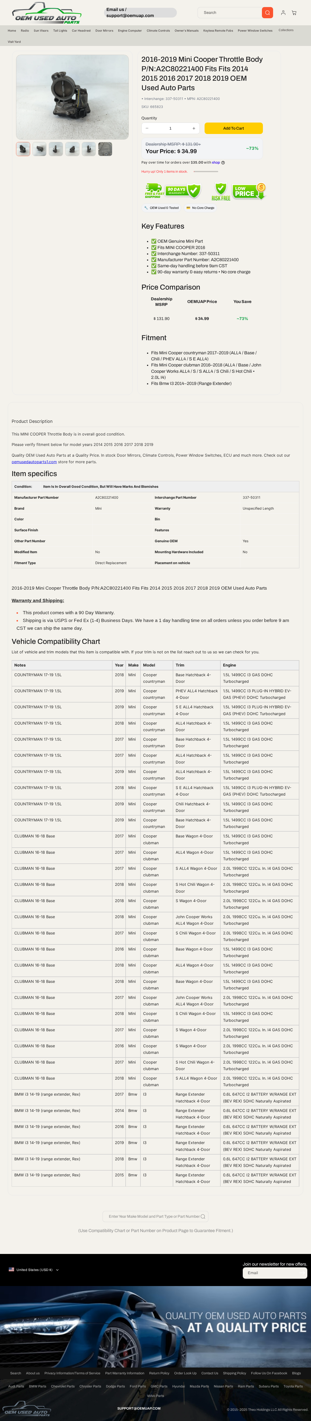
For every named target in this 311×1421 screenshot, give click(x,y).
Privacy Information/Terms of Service (72, 1373)
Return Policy (159, 1373)
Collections (286, 30)
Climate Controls (158, 30)
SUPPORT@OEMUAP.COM (139, 1408)
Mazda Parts (199, 1386)
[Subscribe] (302, 1272)
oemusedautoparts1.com (34, 461)
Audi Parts (16, 1386)
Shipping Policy (234, 1373)
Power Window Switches (255, 30)
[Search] (267, 12)
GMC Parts (159, 1386)
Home (12, 30)
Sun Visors (41, 30)
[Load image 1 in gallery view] (23, 149)
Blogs (296, 1373)
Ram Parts (246, 1386)
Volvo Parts (155, 1396)
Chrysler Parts (90, 1386)
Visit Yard (14, 42)
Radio (25, 30)
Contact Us (209, 1373)
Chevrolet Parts (63, 1386)
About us (33, 1373)
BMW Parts (37, 1386)
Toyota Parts (293, 1386)
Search (15, 1373)
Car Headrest (81, 30)
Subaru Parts (269, 1386)
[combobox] (235, 12)
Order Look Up (185, 1373)
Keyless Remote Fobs (218, 30)
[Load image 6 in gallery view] (105, 149)
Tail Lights (60, 30)
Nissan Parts (223, 1386)
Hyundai (178, 1386)
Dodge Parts (115, 1386)
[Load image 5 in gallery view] (89, 149)
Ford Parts (138, 1386)
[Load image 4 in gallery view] (72, 149)
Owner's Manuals (187, 30)
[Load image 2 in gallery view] (40, 149)
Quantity (149, 118)
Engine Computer (130, 30)
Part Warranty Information (124, 1373)
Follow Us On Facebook (269, 1373)
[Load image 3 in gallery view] (56, 149)
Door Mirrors (104, 30)
